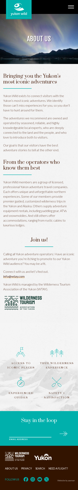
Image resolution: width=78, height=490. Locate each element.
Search (40, 468)
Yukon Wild (19, 9)
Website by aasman (66, 480)
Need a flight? (58, 468)
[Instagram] (32, 479)
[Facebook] (26, 479)
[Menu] (71, 7)
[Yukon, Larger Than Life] (43, 460)
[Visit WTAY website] (39, 303)
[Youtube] (39, 479)
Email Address (18, 439)
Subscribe (63, 433)
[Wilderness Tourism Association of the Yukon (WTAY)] (17, 460)
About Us (11, 468)
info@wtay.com (14, 276)
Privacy (26, 468)
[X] (46, 479)
